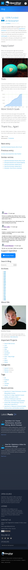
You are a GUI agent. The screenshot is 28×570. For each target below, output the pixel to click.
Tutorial (6, 385)
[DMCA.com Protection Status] (6, 531)
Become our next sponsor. (8, 545)
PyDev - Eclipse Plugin (9, 356)
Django (6, 347)
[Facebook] (2, 538)
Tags (3, 374)
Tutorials (6, 372)
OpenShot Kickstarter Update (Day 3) (13, 164)
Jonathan (8, 23)
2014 (5, 290)
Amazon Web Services (9, 343)
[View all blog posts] (15, 414)
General (6, 368)
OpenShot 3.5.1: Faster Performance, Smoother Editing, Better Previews (13, 423)
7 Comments (11, 138)
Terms (2, 562)
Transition (6, 383)
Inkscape (6, 351)
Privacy (23, 560)
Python (6, 360)
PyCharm (6, 354)
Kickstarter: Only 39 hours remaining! (13, 168)
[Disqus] (14, 190)
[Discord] (8, 538)
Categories (5, 365)
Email (6, 528)
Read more (3, 434)
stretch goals (4, 36)
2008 (5, 299)
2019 (5, 282)
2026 (5, 272)
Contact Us (6, 520)
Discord (13, 528)
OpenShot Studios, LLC (6, 560)
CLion (5, 345)
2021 (5, 279)
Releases (6, 370)
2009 (5, 298)
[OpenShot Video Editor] (13, 3)
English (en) (7, 562)
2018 (5, 284)
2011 (5, 295)
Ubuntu (6, 362)
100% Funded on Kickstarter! (12, 19)
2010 (5, 296)
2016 (5, 287)
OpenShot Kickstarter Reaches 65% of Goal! (11, 147)
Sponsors (5, 542)
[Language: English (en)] (25, 3)
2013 (5, 292)
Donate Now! (9, 255)
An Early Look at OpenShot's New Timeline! (11, 154)
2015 (5, 289)
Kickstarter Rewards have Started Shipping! (14, 162)
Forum (9, 528)
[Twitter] (5, 538)
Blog (3, 9)
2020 (5, 281)
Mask (5, 381)
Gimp (5, 349)
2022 (5, 278)
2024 (5, 275)
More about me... (14, 337)
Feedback (6, 379)
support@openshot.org (9, 526)
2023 (5, 276)
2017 (5, 285)
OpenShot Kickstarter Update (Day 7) (13, 166)
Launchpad (7, 353)
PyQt (5, 358)
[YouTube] (11, 538)
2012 (5, 293)
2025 (5, 273)
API (5, 378)
